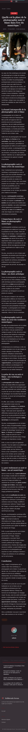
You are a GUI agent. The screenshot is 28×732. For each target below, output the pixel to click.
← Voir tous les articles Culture (10, 647)
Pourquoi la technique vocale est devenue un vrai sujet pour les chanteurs (12, 672)
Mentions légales (6, 719)
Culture (8, 8)
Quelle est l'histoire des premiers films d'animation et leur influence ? (13, 678)
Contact (4, 722)
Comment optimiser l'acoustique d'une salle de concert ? (14, 666)
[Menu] (16, 1)
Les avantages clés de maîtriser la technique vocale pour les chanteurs (13, 683)
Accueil (3, 8)
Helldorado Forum (12, 698)
